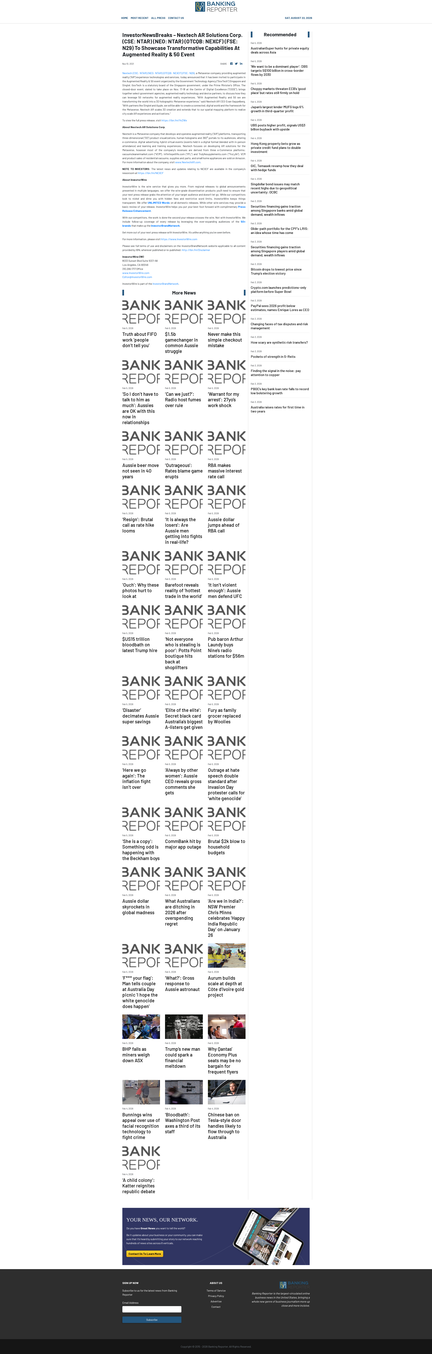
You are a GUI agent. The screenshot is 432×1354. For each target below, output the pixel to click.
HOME (124, 17)
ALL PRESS (158, 17)
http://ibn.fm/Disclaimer (196, 249)
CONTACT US (176, 17)
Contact (216, 1306)
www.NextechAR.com (187, 162)
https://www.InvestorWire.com (179, 239)
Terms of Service (216, 1290)
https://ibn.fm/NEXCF (151, 173)
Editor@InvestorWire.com (137, 276)
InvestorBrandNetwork (166, 283)
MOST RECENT (139, 17)
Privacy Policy (216, 1295)
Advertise (216, 1301)
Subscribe (151, 1319)
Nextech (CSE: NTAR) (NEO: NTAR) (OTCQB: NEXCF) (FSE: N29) (158, 73)
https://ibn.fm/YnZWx (174, 120)
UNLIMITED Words (159, 202)
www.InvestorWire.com (135, 272)
